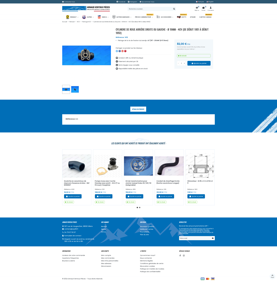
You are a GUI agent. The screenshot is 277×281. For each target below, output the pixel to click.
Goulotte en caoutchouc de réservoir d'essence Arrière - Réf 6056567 (76, 183)
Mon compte (106, 255)
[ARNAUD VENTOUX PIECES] (86, 8)
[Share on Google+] (122, 51)
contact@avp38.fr (71, 229)
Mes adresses (106, 263)
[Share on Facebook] (120, 51)
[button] (137, 207)
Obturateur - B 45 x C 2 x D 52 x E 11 (200, 182)
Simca (104, 17)
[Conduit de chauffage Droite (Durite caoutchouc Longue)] (169, 164)
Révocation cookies (147, 266)
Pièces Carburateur (144, 16)
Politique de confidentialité (150, 272)
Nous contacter (146, 258)
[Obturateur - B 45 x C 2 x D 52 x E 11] (200, 164)
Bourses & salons (68, 261)
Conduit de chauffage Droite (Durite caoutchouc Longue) (168, 182)
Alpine (89, 17)
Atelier (193, 17)
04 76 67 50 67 (70, 232)
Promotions (144, 232)
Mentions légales (146, 261)
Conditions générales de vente (151, 263)
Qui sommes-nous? (147, 255)
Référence (70, 119)
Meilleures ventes (146, 229)
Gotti (183, 16)
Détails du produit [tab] (138, 109)
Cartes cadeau (205, 16)
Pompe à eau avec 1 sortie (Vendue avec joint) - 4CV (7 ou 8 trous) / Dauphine (107, 183)
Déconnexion (106, 266)
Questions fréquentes (70, 258)
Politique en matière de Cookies (152, 269)
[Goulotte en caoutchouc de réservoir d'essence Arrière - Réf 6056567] (76, 164)
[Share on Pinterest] (125, 51)
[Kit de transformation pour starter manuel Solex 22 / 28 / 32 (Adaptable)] (138, 164)
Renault (73, 17)
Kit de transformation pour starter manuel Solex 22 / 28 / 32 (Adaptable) (138, 183)
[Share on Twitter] (117, 51)
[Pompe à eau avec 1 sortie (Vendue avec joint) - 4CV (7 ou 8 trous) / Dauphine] (107, 164)
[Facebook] (180, 255)
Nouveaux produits (147, 226)
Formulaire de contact (72, 236)
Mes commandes (107, 258)
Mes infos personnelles (109, 261)
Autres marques (123, 17)
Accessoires (166, 17)
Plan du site (144, 234)
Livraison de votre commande (73, 255)
